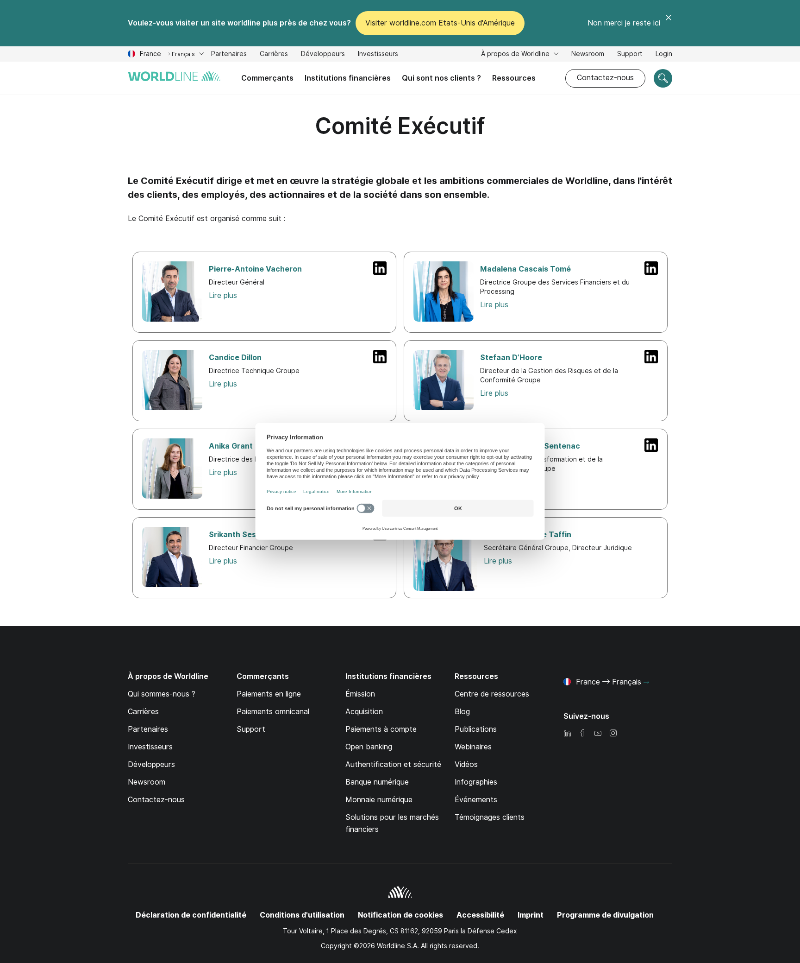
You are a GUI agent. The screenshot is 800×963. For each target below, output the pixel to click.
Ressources (514, 78)
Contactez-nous (605, 77)
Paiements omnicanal (273, 711)
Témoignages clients (490, 817)
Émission (360, 694)
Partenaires (229, 53)
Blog (462, 711)
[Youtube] (597, 733)
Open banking (368, 746)
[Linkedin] (567, 733)
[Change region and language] (646, 682)
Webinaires (473, 746)
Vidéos (466, 764)
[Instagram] (613, 733)
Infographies (476, 782)
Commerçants (267, 78)
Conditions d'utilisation (302, 915)
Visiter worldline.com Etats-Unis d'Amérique (440, 23)
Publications (476, 729)
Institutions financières (348, 78)
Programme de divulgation (605, 915)
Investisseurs (378, 55)
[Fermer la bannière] (668, 23)
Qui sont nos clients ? (441, 78)
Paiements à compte (381, 729)
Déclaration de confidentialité (191, 915)
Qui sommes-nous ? (161, 694)
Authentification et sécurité (393, 764)
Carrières (274, 55)
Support (630, 55)
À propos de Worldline (516, 53)
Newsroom (587, 53)
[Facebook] (582, 733)
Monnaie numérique (378, 799)
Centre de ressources (492, 694)
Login (664, 53)
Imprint (531, 915)
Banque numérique (377, 782)
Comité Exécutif (400, 126)
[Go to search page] (663, 78)
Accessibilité (480, 915)
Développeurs (323, 55)
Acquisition (364, 711)
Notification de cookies (400, 915)
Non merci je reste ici (624, 23)
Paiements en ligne (269, 694)
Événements (476, 799)
